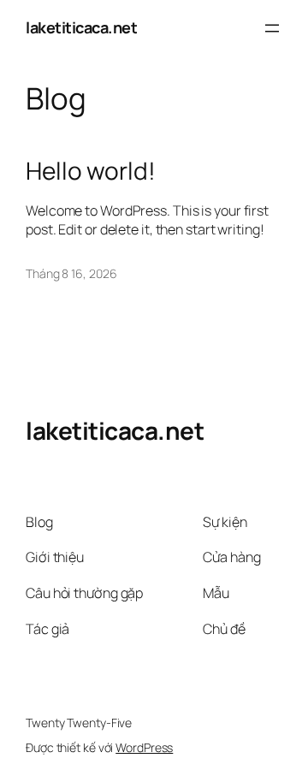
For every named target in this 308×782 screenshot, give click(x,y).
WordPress (144, 747)
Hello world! (91, 171)
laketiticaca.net (81, 27)
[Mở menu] (272, 28)
